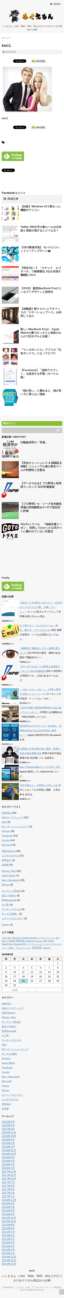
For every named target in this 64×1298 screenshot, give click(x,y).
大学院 (4, 938)
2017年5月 (8, 1189)
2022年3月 (8, 1125)
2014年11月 (9, 1260)
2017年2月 (8, 1192)
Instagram (30, 941)
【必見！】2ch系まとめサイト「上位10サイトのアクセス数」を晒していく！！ (41, 607)
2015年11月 (9, 1217)
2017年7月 (8, 1182)
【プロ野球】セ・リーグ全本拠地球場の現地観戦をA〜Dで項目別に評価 (40, 507)
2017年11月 (9, 1175)
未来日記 (6, 812)
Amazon (6, 831)
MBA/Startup (8, 851)
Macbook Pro (20, 944)
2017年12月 (9, 1171)
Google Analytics (30, 938)
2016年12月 (9, 1200)
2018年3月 (8, 1164)
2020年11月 (9, 1132)
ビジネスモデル (10, 855)
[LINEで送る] (38, 61)
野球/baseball (9, 900)
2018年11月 (9, 1150)
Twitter (51, 941)
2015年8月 (8, 1228)
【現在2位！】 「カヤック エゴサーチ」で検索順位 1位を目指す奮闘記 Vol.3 (40, 271)
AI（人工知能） (10, 913)
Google (6, 840)
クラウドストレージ (46, 938)
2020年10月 (9, 1136)
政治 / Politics (9, 895)
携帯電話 (20, 941)
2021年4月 (8, 1129)
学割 (45, 941)
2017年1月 (8, 1196)
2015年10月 (9, 1221)
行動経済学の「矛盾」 (34, 442)
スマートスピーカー (12, 918)
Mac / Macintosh (10, 880)
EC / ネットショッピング (15, 826)
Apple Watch (8, 875)
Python (5, 924)
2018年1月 (8, 1168)
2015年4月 (8, 1242)
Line (4, 941)
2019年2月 (8, 1143)
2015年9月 (8, 1224)
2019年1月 (8, 1146)
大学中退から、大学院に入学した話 (39, 785)
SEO (4, 822)
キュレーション (23, 948)
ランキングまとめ (11, 909)
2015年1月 (8, 1253)
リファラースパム (34, 944)
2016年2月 (8, 1214)
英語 (57, 938)
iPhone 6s (16, 938)
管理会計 (6, 860)
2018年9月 (8, 1157)
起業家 (5, 864)
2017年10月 (9, 1178)
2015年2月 (8, 1249)
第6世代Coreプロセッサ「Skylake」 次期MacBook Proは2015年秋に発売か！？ (41, 730)
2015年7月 (8, 1232)
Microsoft (7, 844)
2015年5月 (8, 1239)
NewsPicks (7, 944)
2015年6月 (8, 1235)
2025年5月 (8, 1121)
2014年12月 (9, 1256)
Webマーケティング (12, 817)
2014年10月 (9, 1263)
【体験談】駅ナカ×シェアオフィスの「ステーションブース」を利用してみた (40, 312)
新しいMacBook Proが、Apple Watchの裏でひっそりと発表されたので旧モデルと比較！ (40, 333)
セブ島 (5, 904)
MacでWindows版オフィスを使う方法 (40, 767)
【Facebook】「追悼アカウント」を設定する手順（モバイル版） (39, 374)
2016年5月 (8, 1207)
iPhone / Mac (9, 871)
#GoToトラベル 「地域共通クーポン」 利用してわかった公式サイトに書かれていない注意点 (41, 528)
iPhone (5, 884)
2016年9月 (8, 1203)
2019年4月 (8, 1139)
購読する (10, 423)
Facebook (7, 835)
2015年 (37, 947)
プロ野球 (10, 941)
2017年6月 (8, 1185)
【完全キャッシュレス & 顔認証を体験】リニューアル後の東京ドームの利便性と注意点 (41, 466)
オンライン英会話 (11, 891)
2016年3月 (8, 1210)
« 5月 (15, 989)
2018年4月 (8, 1160)
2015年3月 (8, 1246)
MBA (9, 938)
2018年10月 (9, 1153)
